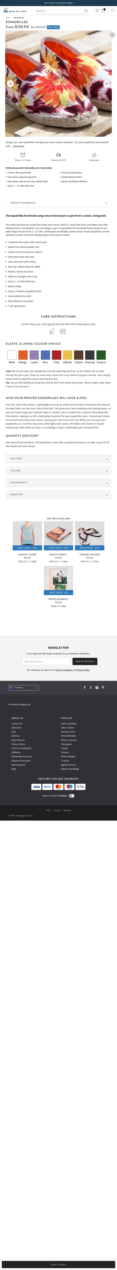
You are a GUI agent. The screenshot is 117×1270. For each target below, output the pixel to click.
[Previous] (10, 83)
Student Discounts (21, 760)
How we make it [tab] (19, 482)
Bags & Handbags (70, 768)
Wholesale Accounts (22, 756)
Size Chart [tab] (16, 458)
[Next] (106, 83)
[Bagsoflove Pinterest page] (103, 688)
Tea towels (66, 744)
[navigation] (23, 687)
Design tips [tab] (16, 494)
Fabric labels (67, 727)
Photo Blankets (68, 735)
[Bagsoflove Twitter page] (90, 688)
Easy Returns (18, 740)
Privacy (57, 810)
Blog (14, 768)
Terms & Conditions (22, 748)
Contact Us (17, 723)
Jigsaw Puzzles (68, 764)
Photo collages (68, 756)
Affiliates (16, 752)
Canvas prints (68, 731)
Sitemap (67, 810)
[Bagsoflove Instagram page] (96, 688)
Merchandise (18, 764)
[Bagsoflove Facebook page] (84, 688)
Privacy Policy (18, 744)
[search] (85, 10)
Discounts (17, 727)
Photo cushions (69, 740)
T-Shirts (65, 760)
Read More (18, 146)
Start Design (58, 1264)
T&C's (49, 810)
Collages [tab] (15, 470)
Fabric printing (68, 723)
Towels (64, 748)
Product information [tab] (22, 202)
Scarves (65, 752)
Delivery (16, 735)
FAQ (14, 731)
